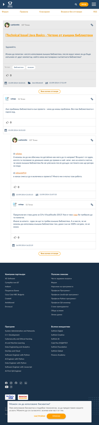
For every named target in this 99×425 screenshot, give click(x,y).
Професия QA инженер (61, 303)
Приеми (56, 416)
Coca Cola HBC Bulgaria (14, 295)
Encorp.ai (8, 307)
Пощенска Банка (12, 291)
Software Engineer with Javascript (18, 367)
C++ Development (12, 335)
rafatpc (13, 99)
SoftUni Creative (57, 335)
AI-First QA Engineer (13, 371)
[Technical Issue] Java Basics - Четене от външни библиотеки (49, 35)
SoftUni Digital (57, 331)
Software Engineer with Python (17, 355)
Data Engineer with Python (15, 363)
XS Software (10, 279)
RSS (95, 12)
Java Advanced (37, 83)
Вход (84, 4)
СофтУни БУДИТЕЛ (59, 343)
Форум (5, 12)
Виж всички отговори (49, 91)
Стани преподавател (59, 307)
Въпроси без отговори (71, 12)
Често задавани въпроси (61, 279)
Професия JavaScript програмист (65, 295)
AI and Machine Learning (15, 343)
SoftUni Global (57, 351)
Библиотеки (18, 67)
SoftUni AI (55, 339)
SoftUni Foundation (59, 347)
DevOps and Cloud (12, 351)
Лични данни (56, 315)
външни (31, 67)
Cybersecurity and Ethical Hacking (18, 339)
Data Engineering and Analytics (17, 347)
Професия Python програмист (63, 299)
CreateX (8, 299)
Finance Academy (58, 355)
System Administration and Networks (20, 331)
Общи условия (57, 311)
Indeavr (8, 287)
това (75, 215)
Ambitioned (9, 303)
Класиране (44, 12)
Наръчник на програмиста (62, 287)
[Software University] (10, 4)
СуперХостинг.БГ (12, 283)
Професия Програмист (60, 291)
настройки (39, 416)
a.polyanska (15, 25)
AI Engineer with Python (14, 359)
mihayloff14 (20, 173)
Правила (24, 12)
